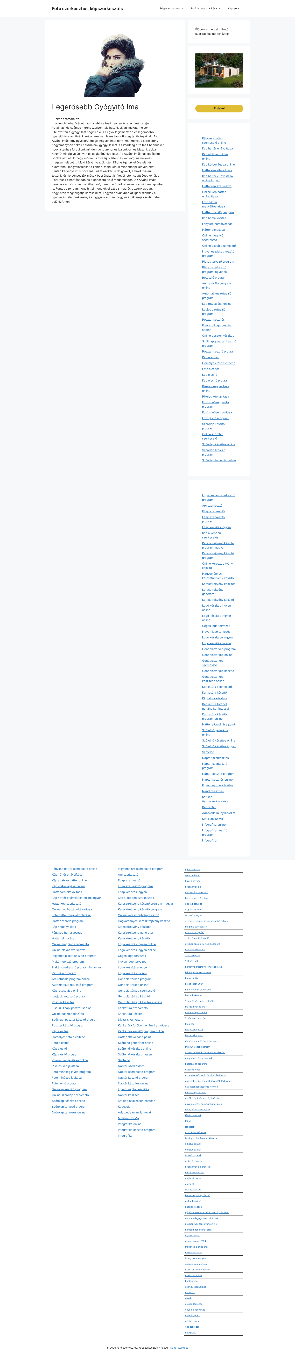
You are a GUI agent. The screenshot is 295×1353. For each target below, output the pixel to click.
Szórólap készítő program (69, 1089)
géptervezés (192, 1321)
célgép (188, 1298)
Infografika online (214, 824)
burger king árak (194, 1035)
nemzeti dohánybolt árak (198, 1229)
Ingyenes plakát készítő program (74, 956)
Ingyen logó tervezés (216, 631)
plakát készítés (193, 1201)
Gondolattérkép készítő (218, 671)
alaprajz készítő (193, 909)
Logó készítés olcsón (216, 643)
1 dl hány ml (191, 961)
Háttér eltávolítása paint (218, 724)
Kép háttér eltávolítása (217, 148)
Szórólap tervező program (69, 1106)
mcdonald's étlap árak (196, 1246)
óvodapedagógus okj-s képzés (201, 1218)
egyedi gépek (192, 1315)
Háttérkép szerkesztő (216, 186)
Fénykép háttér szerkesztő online (74, 868)
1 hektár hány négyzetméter (200, 1001)
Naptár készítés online (217, 779)
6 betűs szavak (193, 1149)
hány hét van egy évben (198, 989)
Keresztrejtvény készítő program (140, 909)
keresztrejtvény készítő (197, 1195)
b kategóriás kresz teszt (198, 972)
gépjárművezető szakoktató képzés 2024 (207, 1212)
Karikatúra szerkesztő (217, 686)
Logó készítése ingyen (217, 637)
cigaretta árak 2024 (195, 1241)
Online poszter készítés (218, 335)
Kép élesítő (209, 374)
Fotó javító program (215, 418)
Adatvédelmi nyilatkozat (218, 813)
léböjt (188, 1121)
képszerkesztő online (196, 898)
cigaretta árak (192, 1235)
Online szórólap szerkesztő (70, 1095)
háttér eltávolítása (194, 1172)
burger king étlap (194, 1029)
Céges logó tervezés (216, 626)
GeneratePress (179, 1347)
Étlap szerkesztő (170, 8)
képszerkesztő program (197, 1166)
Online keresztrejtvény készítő (138, 915)
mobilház (190, 1292)
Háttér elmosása (213, 229)
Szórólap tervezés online (219, 460)
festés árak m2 (193, 1189)
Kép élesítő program (215, 380)
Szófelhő (208, 752)
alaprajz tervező (193, 903)
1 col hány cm (192, 955)
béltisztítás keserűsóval (197, 1109)
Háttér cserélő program (218, 212)
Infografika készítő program (136, 1130)
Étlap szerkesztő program (135, 886)
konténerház (192, 1281)
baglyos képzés (193, 1206)
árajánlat (189, 1184)
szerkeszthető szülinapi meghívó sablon (206, 921)
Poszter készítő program (218, 351)
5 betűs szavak (193, 1143)
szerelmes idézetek (195, 1132)
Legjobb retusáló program (69, 996)
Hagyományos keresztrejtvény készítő (144, 921)
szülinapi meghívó (194, 932)
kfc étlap (189, 1024)
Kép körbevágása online (218, 164)
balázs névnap (192, 881)
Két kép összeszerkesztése (136, 1101)
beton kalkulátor (193, 995)
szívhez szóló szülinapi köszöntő (202, 943)
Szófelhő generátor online (135, 1043)
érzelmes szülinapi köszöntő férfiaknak (206, 1075)
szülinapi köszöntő (195, 949)
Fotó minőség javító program (71, 1072)
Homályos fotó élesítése (218, 363)
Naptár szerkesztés (215, 758)
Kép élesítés (210, 357)
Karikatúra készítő (214, 692)
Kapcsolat (234, 8)
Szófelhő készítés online (218, 740)
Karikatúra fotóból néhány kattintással (144, 1025)
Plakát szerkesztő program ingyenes (77, 967)
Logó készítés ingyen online (137, 944)
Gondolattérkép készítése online (140, 1002)
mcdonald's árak (193, 1275)
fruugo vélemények (195, 1258)
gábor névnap (192, 869)
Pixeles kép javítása (215, 396)
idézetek (189, 1126)
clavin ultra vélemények (197, 1269)
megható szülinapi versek (198, 1058)
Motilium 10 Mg (212, 819)
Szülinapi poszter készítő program (75, 1019)
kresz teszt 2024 (194, 983)
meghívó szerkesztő (196, 926)
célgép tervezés (193, 1303)
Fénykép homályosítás (217, 224)
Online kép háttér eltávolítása (72, 909)
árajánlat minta (193, 1178)
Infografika (209, 840)
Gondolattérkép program (219, 649)
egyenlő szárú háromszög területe (203, 1104)
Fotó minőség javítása (204, 8)
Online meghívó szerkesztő (70, 944)
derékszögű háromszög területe (202, 1098)
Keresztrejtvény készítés (218, 584)
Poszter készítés (213, 319)
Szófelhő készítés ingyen (219, 746)
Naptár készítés (213, 791)
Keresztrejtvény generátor (135, 932)
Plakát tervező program (218, 261)
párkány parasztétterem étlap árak (203, 966)
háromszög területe (195, 1092)
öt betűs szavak (193, 1161)
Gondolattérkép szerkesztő (136, 990)
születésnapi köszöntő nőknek (201, 1086)
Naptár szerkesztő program (136, 1072)
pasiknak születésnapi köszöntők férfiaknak (208, 1081)
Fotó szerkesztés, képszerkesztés (87, 8)
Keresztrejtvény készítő (218, 599)
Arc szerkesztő (212, 505)
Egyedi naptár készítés (217, 785)
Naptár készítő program (218, 773)
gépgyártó (190, 1332)
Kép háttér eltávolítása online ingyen (77, 897)
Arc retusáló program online (71, 979)
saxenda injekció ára (196, 1012)
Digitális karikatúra (214, 698)
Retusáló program (214, 277)
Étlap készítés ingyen (216, 527)
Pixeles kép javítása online (70, 1060)
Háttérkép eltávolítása (217, 170)
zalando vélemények (196, 1264)
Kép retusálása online (216, 303)
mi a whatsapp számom (197, 1046)
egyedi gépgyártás (195, 1309)
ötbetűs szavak (193, 1155)
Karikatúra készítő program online (141, 1031)
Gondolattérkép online (217, 655)
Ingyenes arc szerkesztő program (140, 868)
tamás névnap (192, 875)
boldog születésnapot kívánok (201, 1138)
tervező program (194, 915)
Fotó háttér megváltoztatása (71, 915)
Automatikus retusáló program (72, 985)
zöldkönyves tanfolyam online (201, 1223)
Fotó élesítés (211, 369)
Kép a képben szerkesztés (136, 897)
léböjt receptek (193, 1115)
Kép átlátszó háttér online (69, 880)
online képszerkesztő (196, 892)
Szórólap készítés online (218, 444)
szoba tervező (192, 1069)
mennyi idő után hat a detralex (201, 1041)
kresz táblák (191, 978)
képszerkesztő (193, 886)
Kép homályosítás (214, 218)
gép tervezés (192, 1326)
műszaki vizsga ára (195, 1006)
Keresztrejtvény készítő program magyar (145, 903)
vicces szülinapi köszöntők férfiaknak (205, 1052)
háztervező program (196, 1063)
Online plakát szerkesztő (219, 245)
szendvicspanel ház (195, 1286)
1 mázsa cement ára (195, 1018)
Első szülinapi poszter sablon (72, 1008)
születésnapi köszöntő (197, 938)
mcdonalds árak (193, 1252)
